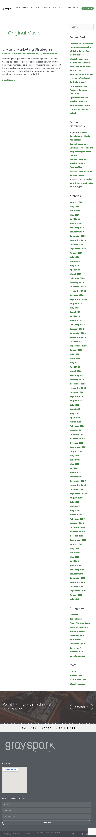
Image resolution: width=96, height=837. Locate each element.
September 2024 (78, 299)
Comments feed (78, 679)
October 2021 (76, 443)
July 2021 (74, 455)
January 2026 (77, 231)
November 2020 (78, 485)
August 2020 (76, 497)
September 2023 (78, 345)
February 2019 (77, 569)
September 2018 (78, 590)
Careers (74, 614)
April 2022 (75, 417)
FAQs (54, 7)
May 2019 (74, 557)
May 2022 (74, 413)
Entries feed (76, 675)
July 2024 (74, 307)
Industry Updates (79, 627)
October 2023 (76, 341)
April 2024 (75, 316)
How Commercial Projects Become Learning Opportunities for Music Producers (79, 94)
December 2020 (78, 481)
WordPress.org (77, 684)
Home (18, 7)
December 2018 (77, 578)
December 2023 (78, 333)
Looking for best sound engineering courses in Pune (81, 151)
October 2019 (76, 536)
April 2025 (75, 269)
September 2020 (78, 493)
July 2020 (74, 502)
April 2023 (75, 367)
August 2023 (76, 350)
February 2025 (77, 278)
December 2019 (77, 527)
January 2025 (77, 282)
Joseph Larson (77, 144)
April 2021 (74, 468)
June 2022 (75, 409)
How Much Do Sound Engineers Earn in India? (80, 109)
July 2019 (74, 548)
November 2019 (77, 531)
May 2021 (74, 464)
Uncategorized (77, 656)
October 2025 (76, 244)
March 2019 (75, 565)
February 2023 (77, 375)
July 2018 (74, 599)
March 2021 (75, 472)
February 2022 (77, 426)
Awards (75, 7)
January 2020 (77, 523)
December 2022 (78, 383)
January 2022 (77, 430)
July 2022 (74, 405)
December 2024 (78, 286)
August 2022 (76, 400)
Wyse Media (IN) (53, 833)
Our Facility (44, 7)
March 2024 (76, 320)
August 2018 (76, 595)
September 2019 (78, 540)
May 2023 (74, 362)
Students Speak (78, 643)
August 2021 (76, 451)
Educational (76, 619)
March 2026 (75, 223)
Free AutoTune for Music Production (80, 136)
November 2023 (78, 337)
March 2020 (76, 514)
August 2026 (76, 202)
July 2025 (74, 257)
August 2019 (76, 544)
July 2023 (74, 354)
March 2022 (75, 421)
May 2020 (74, 510)
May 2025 (74, 265)
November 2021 (77, 438)
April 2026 (75, 219)
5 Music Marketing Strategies (27, 49)
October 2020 (76, 489)
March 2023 (76, 371)
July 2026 (74, 206)
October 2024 (77, 295)
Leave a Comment (11, 53)
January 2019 (76, 574)
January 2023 (77, 379)
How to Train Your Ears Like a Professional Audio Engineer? (81, 78)
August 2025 (76, 253)
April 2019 (74, 561)
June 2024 (75, 312)
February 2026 (77, 227)
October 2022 (76, 392)
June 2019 (75, 552)
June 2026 (75, 210)
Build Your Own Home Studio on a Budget (81, 183)
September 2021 (78, 447)
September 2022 (78, 396)
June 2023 (75, 358)
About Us (25, 7)
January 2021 (76, 476)
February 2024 (77, 324)
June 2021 (74, 459)
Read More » (8, 80)
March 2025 (75, 274)
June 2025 (75, 261)
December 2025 (78, 236)
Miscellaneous (30, 53)
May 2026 (74, 215)
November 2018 (77, 582)
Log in (73, 671)
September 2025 (78, 248)
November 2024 (78, 291)
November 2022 (78, 388)
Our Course (33, 7)
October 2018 (76, 586)
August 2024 (76, 303)
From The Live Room (80, 623)
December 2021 (77, 434)
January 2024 (77, 329)
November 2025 (78, 240)
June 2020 (75, 506)
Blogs (69, 7)
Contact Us (61, 7)
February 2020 (77, 519)
